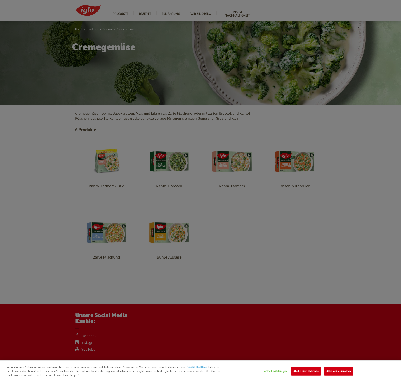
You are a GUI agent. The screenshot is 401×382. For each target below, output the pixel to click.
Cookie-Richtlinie (197, 366)
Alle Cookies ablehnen (306, 371)
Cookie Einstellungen (275, 371)
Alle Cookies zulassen (338, 371)
